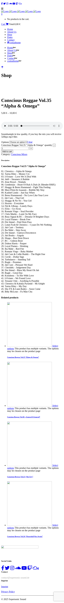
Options (5, 142)
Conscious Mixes (19, 154)
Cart (3, 24)
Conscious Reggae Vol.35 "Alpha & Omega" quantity (26, 145)
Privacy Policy (8, 591)
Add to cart (7, 151)
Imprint (4, 586)
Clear (29, 142)
